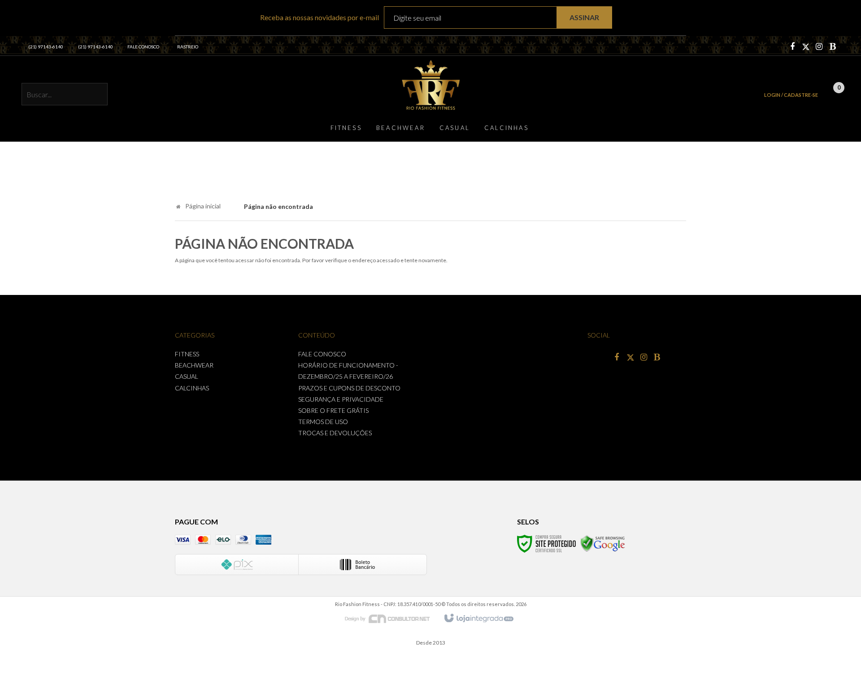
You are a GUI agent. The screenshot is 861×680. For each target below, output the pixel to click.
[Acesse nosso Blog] (832, 47)
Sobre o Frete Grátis (333, 410)
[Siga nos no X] (806, 47)
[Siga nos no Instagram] (819, 47)
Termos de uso (323, 421)
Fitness (187, 354)
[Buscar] (96, 95)
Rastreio (187, 46)
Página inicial (203, 206)
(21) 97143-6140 (45, 46)
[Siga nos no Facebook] (792, 47)
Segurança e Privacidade (340, 399)
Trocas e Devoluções (335, 433)
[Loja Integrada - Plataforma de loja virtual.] (478, 618)
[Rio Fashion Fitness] (430, 85)
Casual (186, 376)
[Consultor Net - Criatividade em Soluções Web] (392, 618)
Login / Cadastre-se (791, 95)
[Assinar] (584, 17)
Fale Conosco (143, 46)
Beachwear (194, 365)
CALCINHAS (192, 388)
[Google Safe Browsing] (602, 543)
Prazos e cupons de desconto (349, 388)
